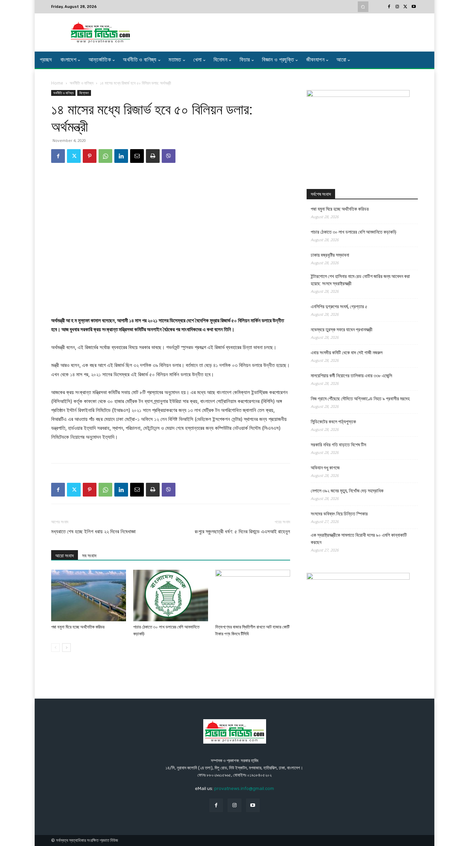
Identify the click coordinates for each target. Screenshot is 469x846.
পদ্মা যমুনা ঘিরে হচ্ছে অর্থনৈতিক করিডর (77, 627)
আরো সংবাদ (64, 555)
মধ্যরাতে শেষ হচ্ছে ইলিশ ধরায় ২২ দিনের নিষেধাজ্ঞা (93, 531)
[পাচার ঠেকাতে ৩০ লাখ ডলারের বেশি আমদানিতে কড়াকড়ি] (170, 595)
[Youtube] (414, 7)
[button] (363, 6)
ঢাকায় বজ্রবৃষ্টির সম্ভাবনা (330, 255)
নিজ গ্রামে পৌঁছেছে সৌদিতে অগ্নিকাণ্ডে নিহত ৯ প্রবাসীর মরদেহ (360, 398)
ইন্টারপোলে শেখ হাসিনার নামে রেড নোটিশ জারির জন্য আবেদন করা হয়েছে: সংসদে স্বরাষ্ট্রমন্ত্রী (360, 280)
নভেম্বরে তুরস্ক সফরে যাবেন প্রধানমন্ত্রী (342, 329)
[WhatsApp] (105, 156)
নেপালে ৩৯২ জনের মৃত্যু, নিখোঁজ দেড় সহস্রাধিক (347, 490)
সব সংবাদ (89, 555)
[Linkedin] (121, 156)
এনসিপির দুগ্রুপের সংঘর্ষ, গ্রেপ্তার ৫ (339, 306)
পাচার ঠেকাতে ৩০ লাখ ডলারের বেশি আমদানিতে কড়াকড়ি (354, 232)
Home (57, 83)
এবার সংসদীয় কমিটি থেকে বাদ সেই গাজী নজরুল (346, 352)
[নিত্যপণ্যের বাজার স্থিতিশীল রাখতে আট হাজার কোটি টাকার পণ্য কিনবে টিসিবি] (252, 595)
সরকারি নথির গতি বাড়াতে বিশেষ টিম (338, 444)
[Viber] (168, 156)
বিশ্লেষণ (84, 92)
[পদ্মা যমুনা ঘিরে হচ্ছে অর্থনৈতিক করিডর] (88, 595)
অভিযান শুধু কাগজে (325, 467)
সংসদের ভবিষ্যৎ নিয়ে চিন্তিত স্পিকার (339, 513)
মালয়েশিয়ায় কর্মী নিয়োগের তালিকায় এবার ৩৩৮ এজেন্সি (351, 375)
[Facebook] (389, 7)
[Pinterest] (89, 156)
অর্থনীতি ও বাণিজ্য (81, 83)
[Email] (137, 156)
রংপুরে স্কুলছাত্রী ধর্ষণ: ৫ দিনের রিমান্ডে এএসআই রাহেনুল (242, 531)
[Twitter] (405, 7)
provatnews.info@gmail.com (244, 788)
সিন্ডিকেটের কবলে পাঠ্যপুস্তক (333, 421)
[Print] (153, 156)
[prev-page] (55, 647)
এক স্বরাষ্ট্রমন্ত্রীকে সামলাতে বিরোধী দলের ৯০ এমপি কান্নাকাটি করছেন (359, 538)
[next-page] (66, 647)
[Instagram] (397, 7)
